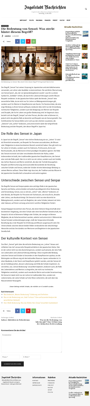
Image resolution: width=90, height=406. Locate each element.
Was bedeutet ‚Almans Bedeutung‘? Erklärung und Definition (26, 294)
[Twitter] (23, 41)
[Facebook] (17, 41)
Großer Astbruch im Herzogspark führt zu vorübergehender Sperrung (73, 47)
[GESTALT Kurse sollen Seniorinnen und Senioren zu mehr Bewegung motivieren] (85, 66)
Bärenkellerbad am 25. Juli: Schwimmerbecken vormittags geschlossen (73, 77)
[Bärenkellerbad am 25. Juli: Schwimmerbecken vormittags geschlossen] (85, 76)
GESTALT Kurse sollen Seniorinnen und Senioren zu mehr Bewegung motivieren (72, 67)
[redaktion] (2, 36)
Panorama (5, 26)
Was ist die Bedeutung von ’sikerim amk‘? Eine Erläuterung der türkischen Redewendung (48, 322)
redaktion (8, 36)
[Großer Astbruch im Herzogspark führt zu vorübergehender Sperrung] (85, 47)
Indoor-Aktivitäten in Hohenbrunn (15, 320)
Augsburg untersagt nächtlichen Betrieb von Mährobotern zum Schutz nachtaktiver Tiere (73, 57)
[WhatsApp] (33, 41)
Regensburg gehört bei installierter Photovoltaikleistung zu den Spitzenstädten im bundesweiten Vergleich (76, 384)
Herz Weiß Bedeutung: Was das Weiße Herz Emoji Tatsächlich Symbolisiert (31, 303)
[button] (86, 9)
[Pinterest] (28, 41)
